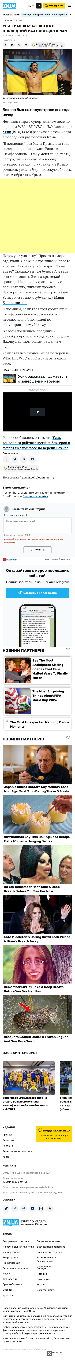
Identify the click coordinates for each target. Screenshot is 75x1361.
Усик (7, 132)
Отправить (37, 550)
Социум (41, 1268)
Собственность (46, 1289)
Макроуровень (11, 1252)
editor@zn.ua (55, 1192)
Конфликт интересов (49, 1252)
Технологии (10, 1279)
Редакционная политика (17, 1151)
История (42, 1273)
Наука (6, 1273)
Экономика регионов (15, 1268)
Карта (6, 1156)
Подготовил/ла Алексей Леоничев (26, 477)
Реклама (8, 1145)
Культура (8, 1295)
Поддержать (56, 6)
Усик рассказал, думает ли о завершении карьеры (42, 379)
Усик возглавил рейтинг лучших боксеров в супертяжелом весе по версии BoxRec (36, 442)
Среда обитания (12, 1284)
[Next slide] (69, 14)
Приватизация (11, 1262)
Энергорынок (10, 1257)
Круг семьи (43, 1279)
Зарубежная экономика (51, 1246)
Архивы (7, 1134)
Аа (38, 6)
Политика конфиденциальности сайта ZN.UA (24, 1349)
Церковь (8, 1289)
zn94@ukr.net (46, 1187)
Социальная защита (49, 1241)
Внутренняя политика (16, 1241)
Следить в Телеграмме (40, 593)
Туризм (41, 1284)
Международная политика (18, 1246)
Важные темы (11, 15)
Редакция (8, 1140)
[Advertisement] (37, 216)
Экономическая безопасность (46, 1259)
